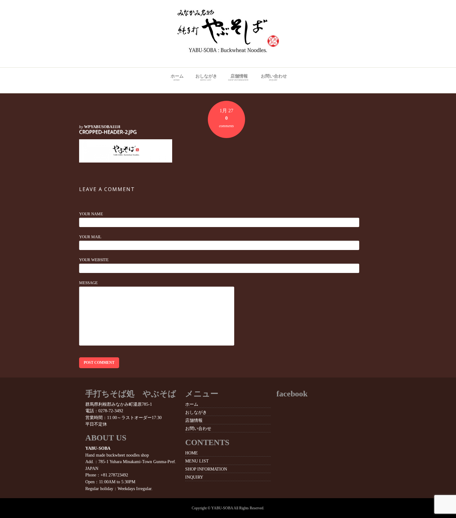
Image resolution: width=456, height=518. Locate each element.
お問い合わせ (274, 77)
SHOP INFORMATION (206, 469)
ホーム (177, 77)
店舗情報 (238, 77)
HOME (191, 452)
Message (88, 282)
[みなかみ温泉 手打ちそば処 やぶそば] (228, 50)
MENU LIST (197, 460)
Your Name (91, 214)
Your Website (94, 259)
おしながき (206, 77)
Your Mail (90, 236)
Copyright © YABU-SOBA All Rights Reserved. (228, 508)
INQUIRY (194, 477)
